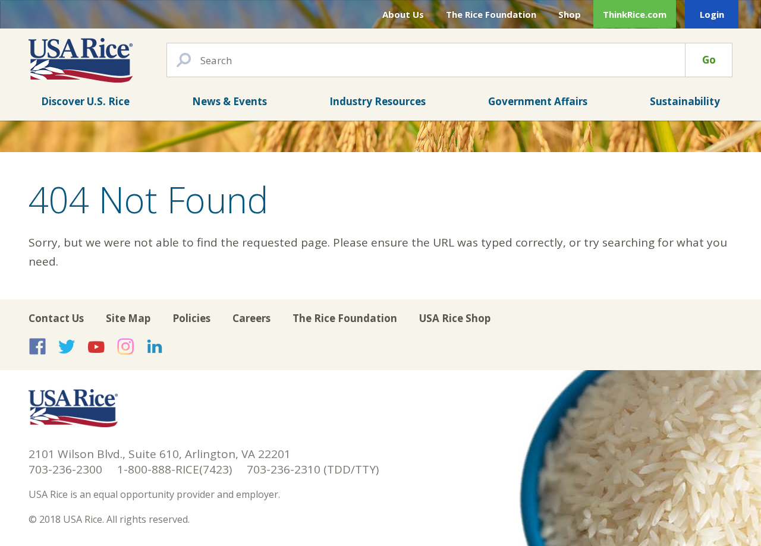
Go (709, 60)
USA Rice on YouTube (96, 346)
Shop (569, 14)
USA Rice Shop (454, 318)
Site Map (128, 318)
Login (712, 14)
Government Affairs (537, 101)
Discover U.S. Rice (85, 101)
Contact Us (56, 318)
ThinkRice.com (634, 14)
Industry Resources (377, 101)
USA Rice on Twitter (67, 346)
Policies (191, 318)
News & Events (229, 101)
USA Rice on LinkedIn (154, 346)
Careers (251, 318)
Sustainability (685, 101)
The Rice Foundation (491, 14)
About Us (403, 14)
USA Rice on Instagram (125, 346)
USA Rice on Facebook (37, 346)
